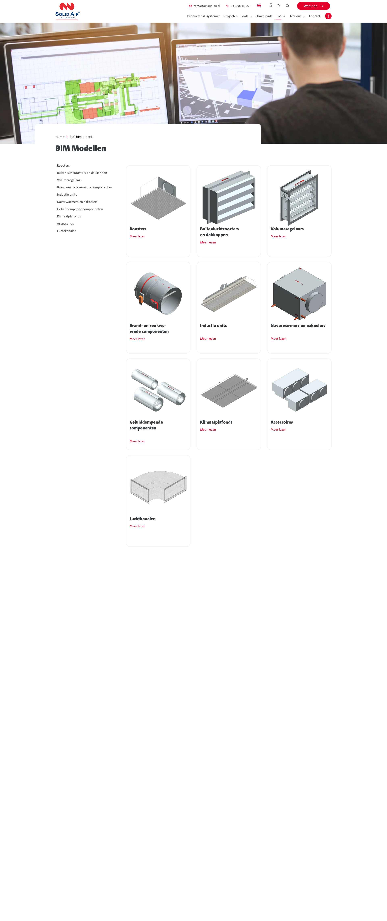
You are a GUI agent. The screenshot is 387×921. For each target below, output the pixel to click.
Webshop (311, 6)
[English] (259, 5)
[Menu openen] (328, 16)
